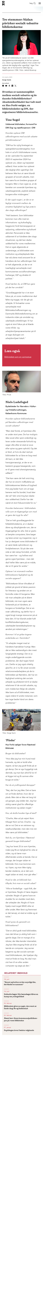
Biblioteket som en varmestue (17, 357)
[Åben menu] (39, 3)
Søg (31, 3)
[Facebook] (9, 86)
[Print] (3, 86)
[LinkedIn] (12, 86)
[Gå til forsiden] (3, 3)
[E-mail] (6, 86)
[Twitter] (15, 86)
